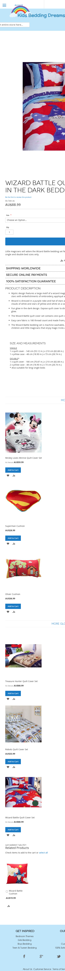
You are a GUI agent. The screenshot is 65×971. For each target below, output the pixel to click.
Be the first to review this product (18, 197)
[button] (8, 905)
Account (19, 5)
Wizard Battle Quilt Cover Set (20, 817)
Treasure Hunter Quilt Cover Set (21, 681)
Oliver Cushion (12, 594)
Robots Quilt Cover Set (16, 749)
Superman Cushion (15, 526)
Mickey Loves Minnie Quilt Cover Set (23, 457)
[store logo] (37, 13)
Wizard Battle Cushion (16, 892)
